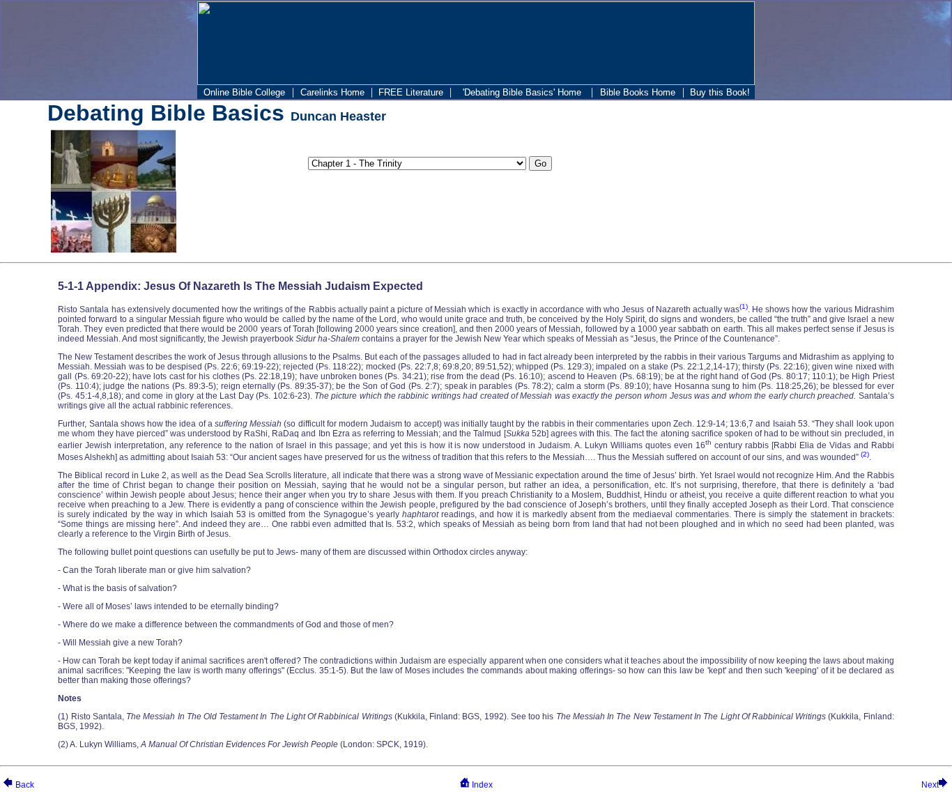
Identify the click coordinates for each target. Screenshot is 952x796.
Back (24, 785)
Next (930, 785)
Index (481, 785)
